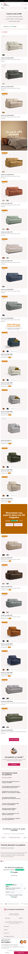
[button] (1, 4)
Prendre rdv (10, 524)
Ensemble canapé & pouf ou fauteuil (14, 837)
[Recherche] (25, 8)
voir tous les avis (14, 875)
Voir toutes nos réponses (7, 777)
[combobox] (14, 8)
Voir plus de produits (14, 739)
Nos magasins (19, 524)
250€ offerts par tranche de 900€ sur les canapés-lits (14, 0)
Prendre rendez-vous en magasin (7, 847)
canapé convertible (20, 855)
